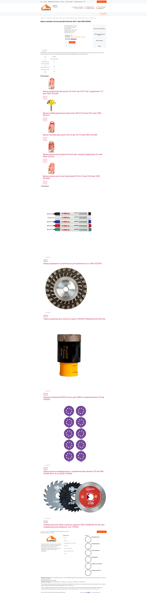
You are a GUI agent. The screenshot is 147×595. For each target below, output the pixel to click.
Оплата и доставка (69, 1)
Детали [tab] (44, 51)
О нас (41, 1)
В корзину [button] (45, 99)
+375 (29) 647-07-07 (90, 7)
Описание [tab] (45, 50)
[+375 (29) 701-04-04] (85, 8)
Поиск (70, 13)
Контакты (62, 1)
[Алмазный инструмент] (46, 8)
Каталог (45, 1)
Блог (85, 1)
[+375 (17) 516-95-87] (96, 7)
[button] (75, 42)
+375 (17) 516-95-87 (101, 7)
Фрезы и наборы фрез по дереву (63, 18)
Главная (42, 18)
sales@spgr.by (100, 8)
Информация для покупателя (53, 1)
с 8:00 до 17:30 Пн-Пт (79, 8)
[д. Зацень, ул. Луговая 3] (72, 7)
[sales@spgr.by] (96, 8)
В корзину (72, 42)
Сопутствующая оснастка (50, 18)
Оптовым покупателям (78, 1)
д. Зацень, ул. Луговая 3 (78, 7)
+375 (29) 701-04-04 (90, 8)
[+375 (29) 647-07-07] (85, 7)
